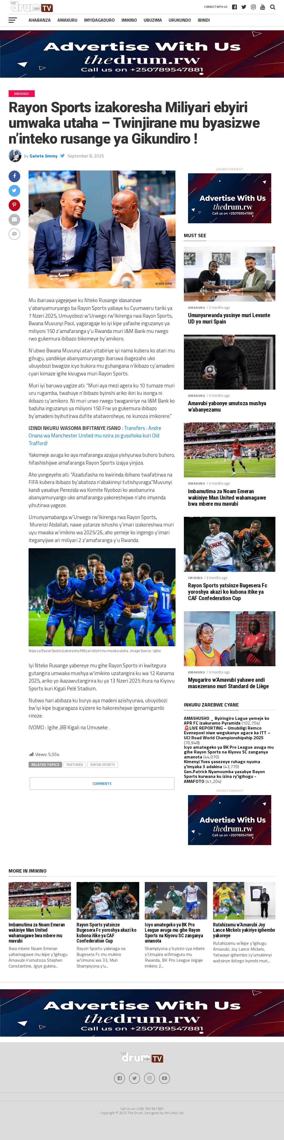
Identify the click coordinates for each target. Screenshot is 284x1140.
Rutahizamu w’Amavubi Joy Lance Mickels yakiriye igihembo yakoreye (244, 930)
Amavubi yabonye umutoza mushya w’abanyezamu (227, 406)
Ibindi (204, 20)
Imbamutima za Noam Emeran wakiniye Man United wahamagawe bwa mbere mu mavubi (227, 497)
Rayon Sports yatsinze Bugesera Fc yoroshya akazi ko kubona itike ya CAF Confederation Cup (227, 592)
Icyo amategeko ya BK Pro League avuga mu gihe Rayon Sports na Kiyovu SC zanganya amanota (229, 752)
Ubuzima (153, 20)
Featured (75, 764)
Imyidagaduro (99, 20)
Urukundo (180, 20)
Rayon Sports (102, 764)
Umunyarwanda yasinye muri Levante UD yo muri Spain (229, 318)
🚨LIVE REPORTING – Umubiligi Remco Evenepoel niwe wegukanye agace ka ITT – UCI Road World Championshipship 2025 (227, 733)
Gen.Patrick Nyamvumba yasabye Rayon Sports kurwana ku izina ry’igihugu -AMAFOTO (224, 776)
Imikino (129, 20)
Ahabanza (40, 20)
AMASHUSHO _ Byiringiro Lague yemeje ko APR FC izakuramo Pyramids (226, 720)
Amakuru (67, 20)
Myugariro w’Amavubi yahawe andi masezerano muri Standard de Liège (228, 683)
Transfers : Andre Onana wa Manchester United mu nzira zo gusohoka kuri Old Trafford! (95, 435)
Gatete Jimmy (43, 155)
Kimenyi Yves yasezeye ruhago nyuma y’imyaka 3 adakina (222, 764)
